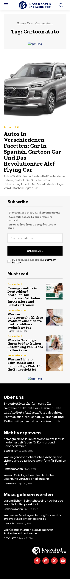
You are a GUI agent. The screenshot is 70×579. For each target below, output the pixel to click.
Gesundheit (14, 284)
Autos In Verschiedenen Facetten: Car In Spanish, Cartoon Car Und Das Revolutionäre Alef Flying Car (32, 151)
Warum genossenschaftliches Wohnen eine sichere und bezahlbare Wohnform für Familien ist (25, 322)
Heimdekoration (17, 310)
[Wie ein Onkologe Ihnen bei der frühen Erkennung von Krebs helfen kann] (54, 343)
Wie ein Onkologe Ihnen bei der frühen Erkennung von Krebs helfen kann (25, 345)
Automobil (11, 127)
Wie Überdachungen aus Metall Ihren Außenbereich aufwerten (28, 531)
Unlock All (35, 251)
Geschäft (10, 523)
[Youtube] (63, 560)
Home (20, 23)
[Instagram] (45, 560)
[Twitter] (54, 560)
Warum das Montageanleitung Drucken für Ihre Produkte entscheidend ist (32, 517)
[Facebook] (37, 560)
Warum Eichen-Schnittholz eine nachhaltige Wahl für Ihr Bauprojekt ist (24, 364)
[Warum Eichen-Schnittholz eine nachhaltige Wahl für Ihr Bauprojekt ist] (54, 362)
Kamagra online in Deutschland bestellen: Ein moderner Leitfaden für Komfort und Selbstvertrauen (23, 296)
